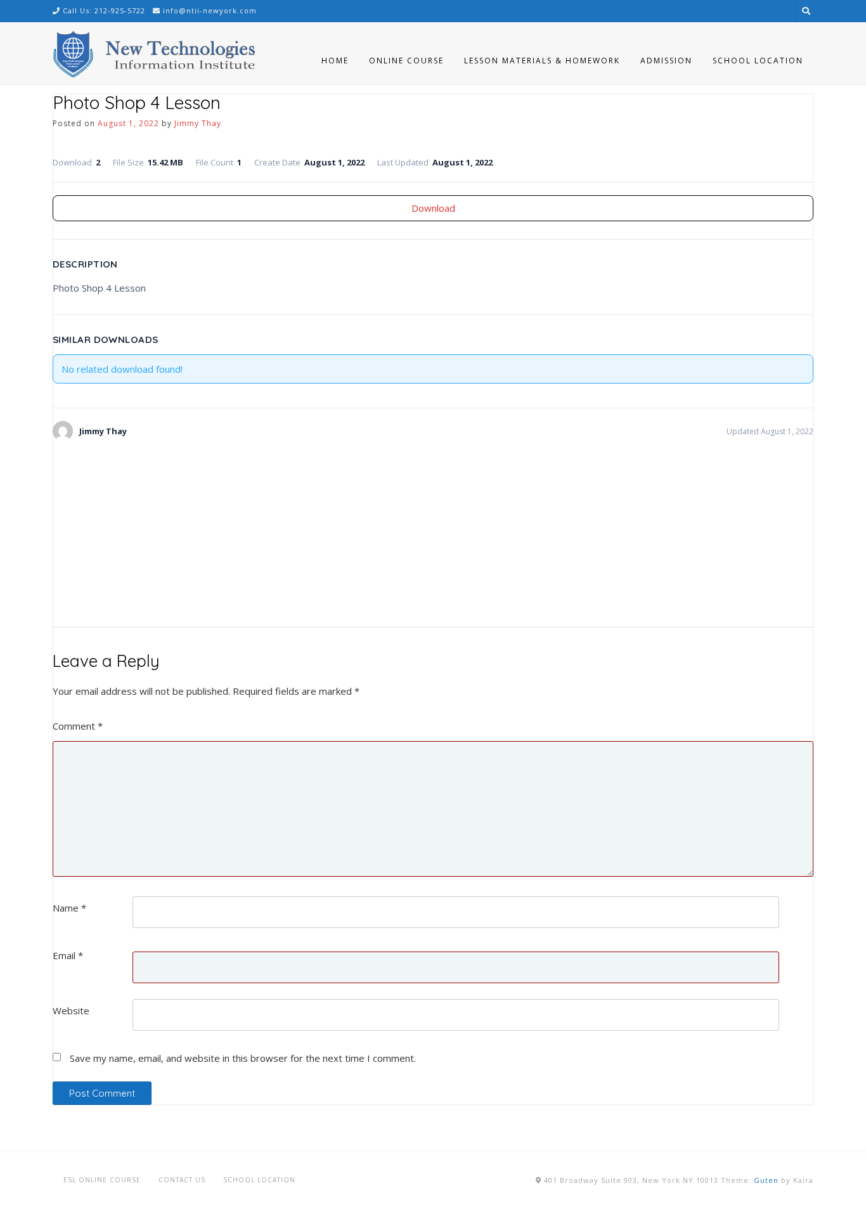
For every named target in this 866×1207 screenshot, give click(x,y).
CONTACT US (181, 1179)
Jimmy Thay (197, 123)
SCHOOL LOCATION (259, 1179)
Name (69, 907)
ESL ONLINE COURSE (102, 1179)
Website (71, 1010)
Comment (78, 726)
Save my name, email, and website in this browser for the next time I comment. (243, 1058)
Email (68, 955)
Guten (766, 1180)
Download (433, 208)
